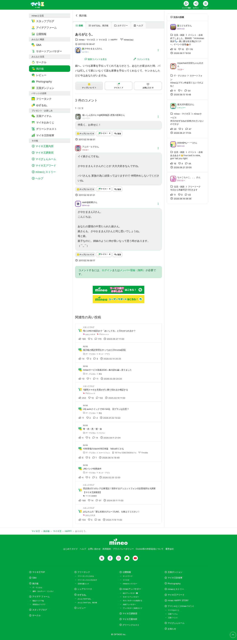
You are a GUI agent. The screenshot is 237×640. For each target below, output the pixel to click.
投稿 (81, 25)
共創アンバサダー (129, 604)
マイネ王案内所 (130, 619)
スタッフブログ (39, 610)
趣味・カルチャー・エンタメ (43, 591)
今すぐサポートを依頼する (132, 601)
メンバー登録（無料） (133, 270)
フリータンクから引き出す (87, 580)
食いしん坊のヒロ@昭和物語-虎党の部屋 (101, 115)
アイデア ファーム (41, 596)
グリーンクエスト (131, 625)
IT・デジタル (37, 587)
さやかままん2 (91, 48)
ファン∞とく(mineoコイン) (181, 606)
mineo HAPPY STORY (178, 600)
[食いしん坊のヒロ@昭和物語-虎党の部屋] (78, 116)
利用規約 (107, 549)
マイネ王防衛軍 (175, 578)
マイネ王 (126, 580)
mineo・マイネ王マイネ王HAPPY (98, 39)
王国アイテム (173, 614)
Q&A (34, 578)
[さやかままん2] (78, 50)
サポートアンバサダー (131, 597)
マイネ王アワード (176, 595)
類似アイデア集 (38, 601)
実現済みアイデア (39, 604)
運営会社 (169, 549)
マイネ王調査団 (130, 613)
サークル (36, 615)
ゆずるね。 (82, 595)
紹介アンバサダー (129, 593)
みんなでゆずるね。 (85, 599)
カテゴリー (122, 25)
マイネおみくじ (173, 610)
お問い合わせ (94, 549)
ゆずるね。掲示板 (100, 25)
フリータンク (83, 572)
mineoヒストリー (176, 589)
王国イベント (173, 618)
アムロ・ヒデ (88, 146)
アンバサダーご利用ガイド (132, 608)
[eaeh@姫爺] (78, 203)
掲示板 (83, 15)
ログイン (107, 270)
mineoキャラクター (130, 584)
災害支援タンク (83, 584)
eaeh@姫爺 (87, 202)
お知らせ (172, 629)
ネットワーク (128, 576)
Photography (174, 583)
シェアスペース (84, 589)
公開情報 (127, 572)
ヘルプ (140, 25)
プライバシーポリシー (123, 549)
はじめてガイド (70, 549)
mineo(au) (128, 39)
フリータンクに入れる (86, 576)
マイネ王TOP (38, 572)
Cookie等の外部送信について (149, 549)
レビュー (81, 608)
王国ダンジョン (175, 572)
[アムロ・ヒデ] (78, 147)
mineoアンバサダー (132, 589)
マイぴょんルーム (176, 623)
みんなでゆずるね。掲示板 (87, 602)
